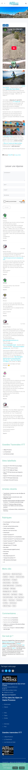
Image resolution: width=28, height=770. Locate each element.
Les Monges (6, 588)
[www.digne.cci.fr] (14, 754)
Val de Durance (13, 603)
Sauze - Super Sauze (19, 597)
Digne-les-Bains (6, 579)
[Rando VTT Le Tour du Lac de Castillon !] (4, 25)
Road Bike (5, 553)
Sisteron (5, 600)
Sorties (6, 718)
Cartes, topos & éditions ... (9, 528)
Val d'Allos (5, 603)
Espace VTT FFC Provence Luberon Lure (12, 475)
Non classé (5, 547)
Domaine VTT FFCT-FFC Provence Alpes (12, 465)
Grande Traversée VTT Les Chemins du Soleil (13, 539)
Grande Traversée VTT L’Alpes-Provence (12, 541)
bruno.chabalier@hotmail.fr (9, 345)
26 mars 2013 (17, 155)
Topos (5, 715)
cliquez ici (9, 767)
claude (4, 624)
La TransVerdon (7, 451)
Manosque (13, 588)
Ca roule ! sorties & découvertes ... (11, 526)
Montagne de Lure (7, 591)
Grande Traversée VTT (8, 534)
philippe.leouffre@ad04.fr (10, 695)
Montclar (15, 591)
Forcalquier (14, 579)
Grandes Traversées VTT (9, 543)
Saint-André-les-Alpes (8, 597)
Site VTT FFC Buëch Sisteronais (10, 478)
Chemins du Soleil (20, 576)
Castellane (5, 576)
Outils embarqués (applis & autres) (11, 549)
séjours (14, 648)
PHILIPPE (10, 155)
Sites (5, 712)
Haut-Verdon (15, 582)
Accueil (3, 15)
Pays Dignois (14, 594)
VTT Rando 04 (16, 101)
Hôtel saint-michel (7, 136)
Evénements (6, 532)
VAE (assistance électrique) (9, 560)
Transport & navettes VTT (9, 557)
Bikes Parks (6, 524)
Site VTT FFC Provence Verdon (10, 468)
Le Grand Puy (18, 585)
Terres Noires (11, 600)
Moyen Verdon (6, 594)
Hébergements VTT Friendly (10, 545)
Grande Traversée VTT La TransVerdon (12, 536)
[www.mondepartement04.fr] (14, 748)
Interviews (6, 724)
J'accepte (22, 767)
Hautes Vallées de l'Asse (8, 585)
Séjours (6, 707)
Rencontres (6, 551)
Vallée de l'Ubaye (7, 605)
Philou (4, 249)
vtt (4, 562)
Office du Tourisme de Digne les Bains (12, 143)
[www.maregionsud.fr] (14, 751)
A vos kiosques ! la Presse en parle (11, 522)
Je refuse (15, 767)
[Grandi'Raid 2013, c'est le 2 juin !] (7, 25)
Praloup (20, 594)
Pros (5, 726)
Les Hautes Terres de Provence (10, 480)
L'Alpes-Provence (7, 449)
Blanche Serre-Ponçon (16, 574)
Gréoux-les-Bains (6, 582)
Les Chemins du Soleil (8, 454)
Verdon (14, 605)
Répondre (5, 240)
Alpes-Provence (6, 574)
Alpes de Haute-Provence (8, 642)
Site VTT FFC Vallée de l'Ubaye (10, 470)
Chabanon (12, 576)
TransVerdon (19, 600)
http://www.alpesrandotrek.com (10, 340)
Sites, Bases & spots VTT (9, 555)
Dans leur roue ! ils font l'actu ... (10, 530)
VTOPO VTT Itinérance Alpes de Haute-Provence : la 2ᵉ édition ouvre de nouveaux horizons (13, 506)
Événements (7, 704)
